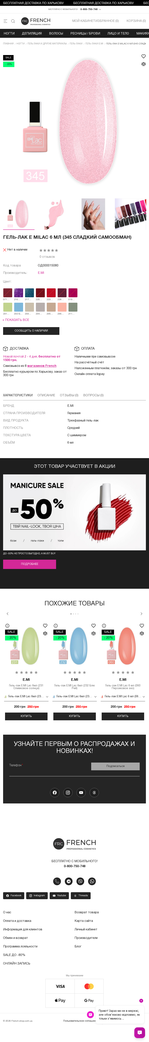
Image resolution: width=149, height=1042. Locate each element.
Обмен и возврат (15, 938)
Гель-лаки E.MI (94, 44)
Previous (7, 613)
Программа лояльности (20, 946)
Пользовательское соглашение (80, 1021)
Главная (8, 44)
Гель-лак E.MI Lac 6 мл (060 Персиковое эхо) (122, 684)
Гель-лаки (76, 44)
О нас (7, 912)
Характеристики (18, 395)
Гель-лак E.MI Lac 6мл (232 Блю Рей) (74, 684)
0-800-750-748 (88, 9)
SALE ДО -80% (14, 955)
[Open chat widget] (139, 1032)
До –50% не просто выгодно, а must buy (29, 553)
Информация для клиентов (22, 929)
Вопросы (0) (93, 395)
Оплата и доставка (17, 921)
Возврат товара (86, 912)
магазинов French (41, 366)
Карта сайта (83, 921)
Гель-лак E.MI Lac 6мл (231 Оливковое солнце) (26, 684)
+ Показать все (15, 320)
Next (141, 613)
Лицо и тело (118, 33)
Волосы (56, 33)
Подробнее (29, 564)
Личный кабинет (85, 929)
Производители (86, 938)
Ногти (9, 33)
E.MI (41, 273)
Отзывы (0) (69, 395)
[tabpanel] (26, 670)
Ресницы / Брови (85, 33)
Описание (46, 395)
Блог (77, 946)
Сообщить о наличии (31, 331)
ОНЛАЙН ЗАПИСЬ (16, 963)
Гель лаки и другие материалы (47, 44)
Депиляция (32, 33)
